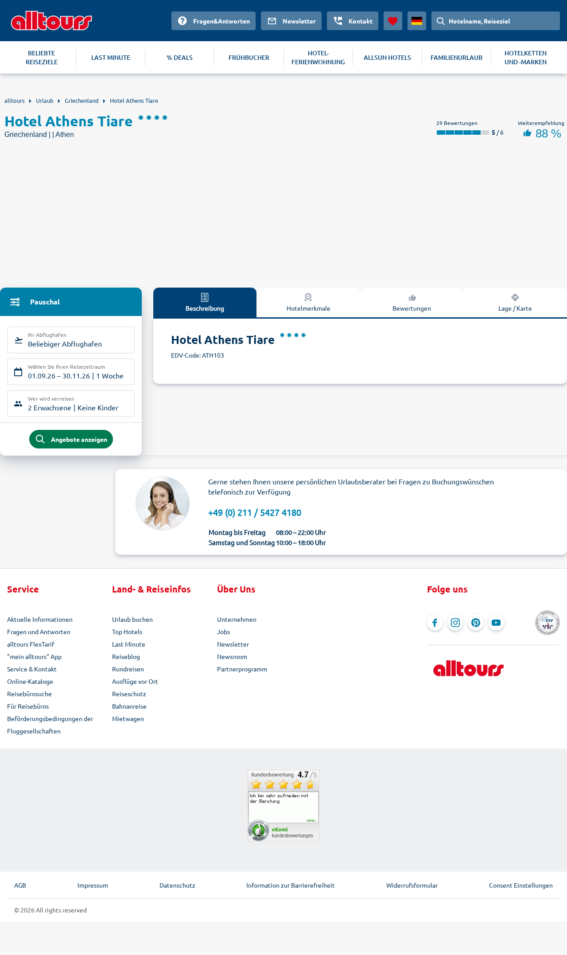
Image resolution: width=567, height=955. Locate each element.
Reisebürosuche (29, 694)
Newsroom (232, 656)
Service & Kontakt (32, 669)
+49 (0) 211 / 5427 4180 (254, 512)
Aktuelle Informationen (40, 619)
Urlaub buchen (132, 619)
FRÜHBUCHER (249, 57)
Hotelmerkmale (308, 308)
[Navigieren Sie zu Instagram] (455, 623)
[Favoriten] (393, 21)
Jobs (223, 631)
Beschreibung (205, 308)
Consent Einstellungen (521, 885)
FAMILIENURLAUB (456, 57)
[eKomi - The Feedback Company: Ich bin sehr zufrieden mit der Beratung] (283, 806)
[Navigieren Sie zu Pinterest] (476, 623)
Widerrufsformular (412, 885)
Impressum (93, 885)
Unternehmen (236, 619)
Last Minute (128, 644)
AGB (20, 885)
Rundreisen (128, 669)
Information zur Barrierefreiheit (290, 885)
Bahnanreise (129, 706)
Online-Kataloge (30, 681)
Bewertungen (411, 308)
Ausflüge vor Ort (135, 681)
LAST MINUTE (110, 57)
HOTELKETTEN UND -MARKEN (526, 57)
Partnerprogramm (242, 669)
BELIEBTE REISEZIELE (42, 57)
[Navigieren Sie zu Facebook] (435, 623)
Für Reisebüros (28, 706)
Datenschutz (177, 885)
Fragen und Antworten (38, 631)
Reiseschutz (129, 694)
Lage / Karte (515, 308)
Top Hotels (127, 631)
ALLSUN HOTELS (387, 57)
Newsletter (233, 644)
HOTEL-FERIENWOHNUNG (318, 57)
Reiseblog (126, 656)
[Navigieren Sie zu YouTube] (496, 623)
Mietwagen (128, 718)
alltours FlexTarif (30, 644)
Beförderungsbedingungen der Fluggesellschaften (50, 724)
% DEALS (180, 57)
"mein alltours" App (34, 656)
